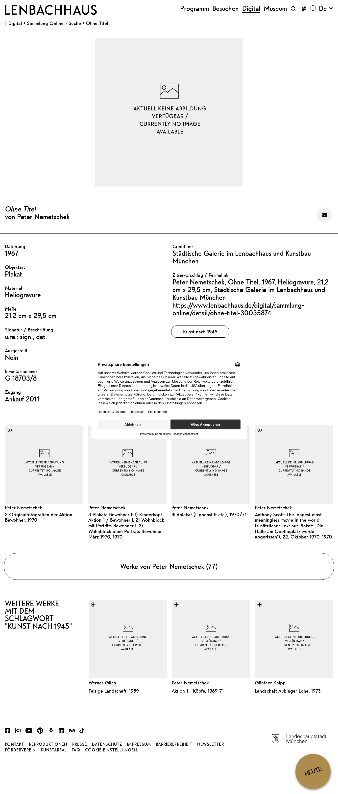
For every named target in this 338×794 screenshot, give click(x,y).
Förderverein (20, 750)
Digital (15, 23)
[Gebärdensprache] (303, 8)
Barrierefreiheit (174, 744)
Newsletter (210, 744)
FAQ (76, 750)
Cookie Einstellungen (111, 750)
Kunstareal (54, 750)
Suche (75, 23)
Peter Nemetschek (43, 216)
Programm (194, 8)
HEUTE (313, 771)
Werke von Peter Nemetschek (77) (169, 566)
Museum (275, 8)
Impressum (139, 744)
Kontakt (14, 744)
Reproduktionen (48, 744)
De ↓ (326, 8)
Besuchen (225, 8)
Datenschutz (107, 744)
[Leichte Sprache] (313, 8)
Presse (79, 744)
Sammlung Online (45, 23)
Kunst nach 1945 (200, 331)
